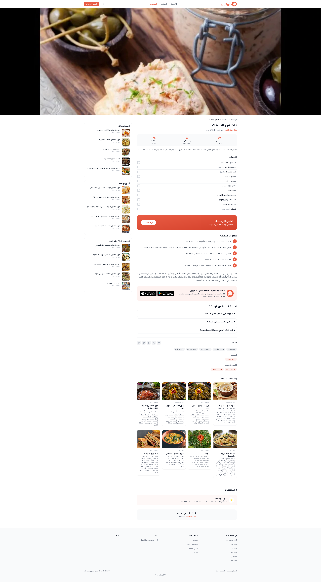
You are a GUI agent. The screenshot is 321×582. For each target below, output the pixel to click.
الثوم (229, 185)
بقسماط (229, 171)
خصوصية (222, 571)
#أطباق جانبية (179, 349)
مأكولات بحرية (230, 369)
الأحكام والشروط (232, 571)
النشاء (224, 204)
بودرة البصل (228, 176)
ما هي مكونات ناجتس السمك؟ (220, 322)
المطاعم (164, 4)
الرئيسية (174, 4)
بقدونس (233, 209)
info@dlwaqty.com (148, 540)
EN (103, 4)
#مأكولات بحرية (205, 349)
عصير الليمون (222, 195)
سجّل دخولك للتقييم (231, 130)
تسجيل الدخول (91, 4)
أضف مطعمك (231, 540)
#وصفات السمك (219, 349)
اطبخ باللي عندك (231, 552)
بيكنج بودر (222, 199)
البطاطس (227, 167)
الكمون (230, 190)
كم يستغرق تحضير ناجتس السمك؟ (219, 313)
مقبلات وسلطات (217, 369)
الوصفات (153, 4)
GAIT (164, 574)
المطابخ (234, 556)
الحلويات (195, 540)
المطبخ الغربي (230, 359)
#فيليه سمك (231, 349)
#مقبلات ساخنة (192, 349)
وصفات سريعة (192, 544)
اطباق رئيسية (193, 548)
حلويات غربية (193, 552)
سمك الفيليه (225, 162)
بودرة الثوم (229, 181)
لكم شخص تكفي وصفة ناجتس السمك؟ (216, 330)
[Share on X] (154, 343)
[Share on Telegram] (144, 343)
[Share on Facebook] (159, 343)
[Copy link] (139, 343)
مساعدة (234, 544)
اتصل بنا (234, 560)
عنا (217, 571)
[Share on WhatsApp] (149, 343)
